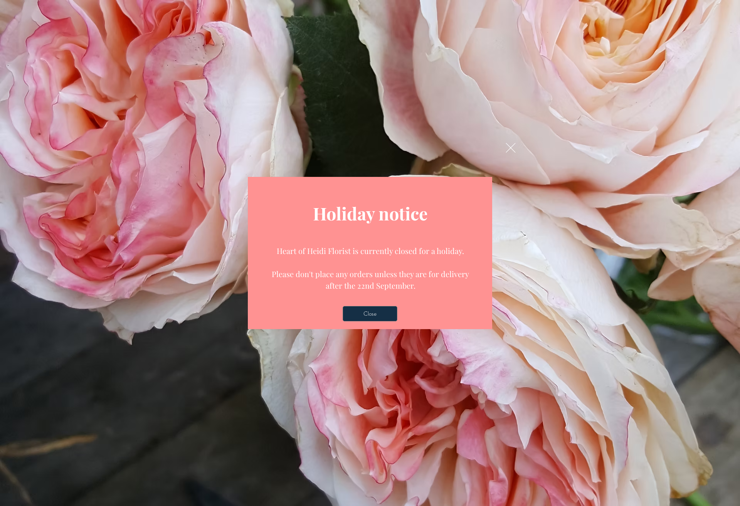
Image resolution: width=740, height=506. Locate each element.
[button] (510, 148)
